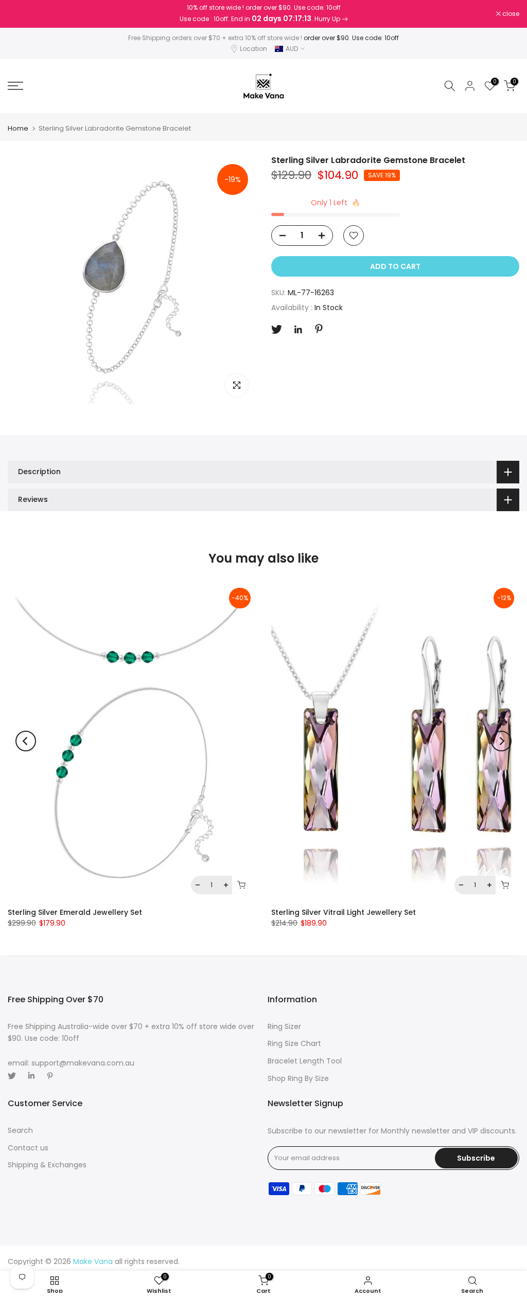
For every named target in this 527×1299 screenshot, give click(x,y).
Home (18, 128)
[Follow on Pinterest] (319, 329)
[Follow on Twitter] (276, 329)
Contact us (28, 1148)
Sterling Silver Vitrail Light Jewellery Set (343, 912)
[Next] (501, 741)
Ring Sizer (284, 1026)
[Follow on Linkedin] (298, 329)
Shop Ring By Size (298, 1078)
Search (20, 1130)
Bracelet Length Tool (305, 1061)
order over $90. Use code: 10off (351, 37)
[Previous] (25, 741)
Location (253, 48)
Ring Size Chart (294, 1043)
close (21, 14)
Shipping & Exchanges (47, 1165)
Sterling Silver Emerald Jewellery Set (75, 912)
